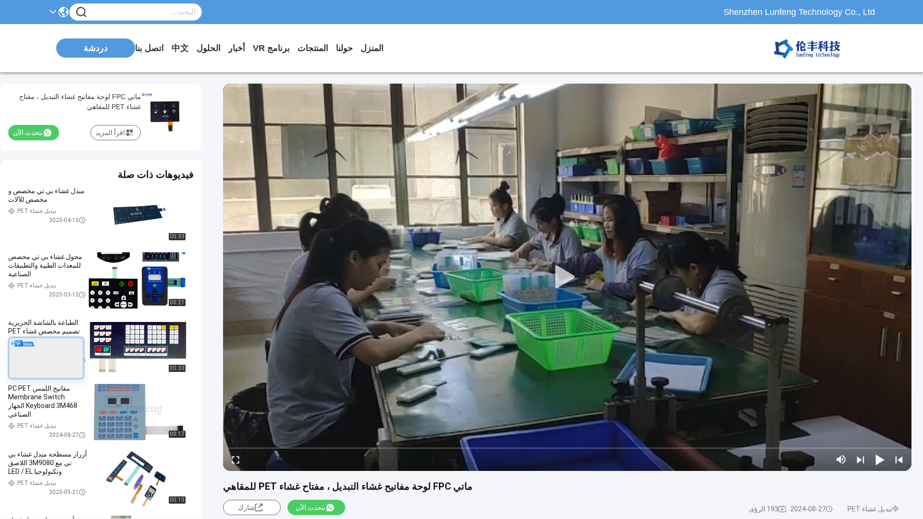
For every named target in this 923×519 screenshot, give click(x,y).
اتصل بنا (149, 48)
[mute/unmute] (841, 459)
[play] (567, 277)
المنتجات (313, 48)
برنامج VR (271, 48)
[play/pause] (879, 459)
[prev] (899, 459)
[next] (860, 459)
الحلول (209, 48)
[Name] (81, 12)
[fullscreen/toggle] (235, 459)
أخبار (236, 48)
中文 (180, 48)
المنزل (372, 48)
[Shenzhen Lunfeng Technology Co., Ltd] (822, 48)
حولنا (344, 48)
